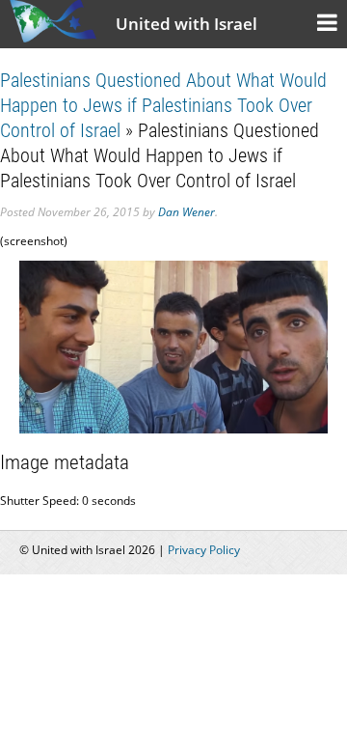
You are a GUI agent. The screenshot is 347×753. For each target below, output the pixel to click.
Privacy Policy (204, 550)
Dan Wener (186, 212)
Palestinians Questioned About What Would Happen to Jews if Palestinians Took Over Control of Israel (163, 105)
